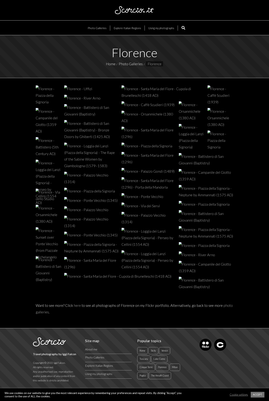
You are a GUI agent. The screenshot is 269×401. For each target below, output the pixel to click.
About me (91, 349)
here (77, 305)
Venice (164, 350)
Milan (175, 367)
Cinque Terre (146, 367)
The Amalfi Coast (160, 375)
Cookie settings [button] (239, 394)
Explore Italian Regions (99, 365)
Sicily (153, 350)
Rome (142, 350)
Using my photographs (98, 374)
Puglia (143, 375)
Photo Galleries (131, 64)
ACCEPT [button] (257, 394)
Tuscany (144, 358)
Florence (162, 367)
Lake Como (159, 358)
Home (110, 64)
